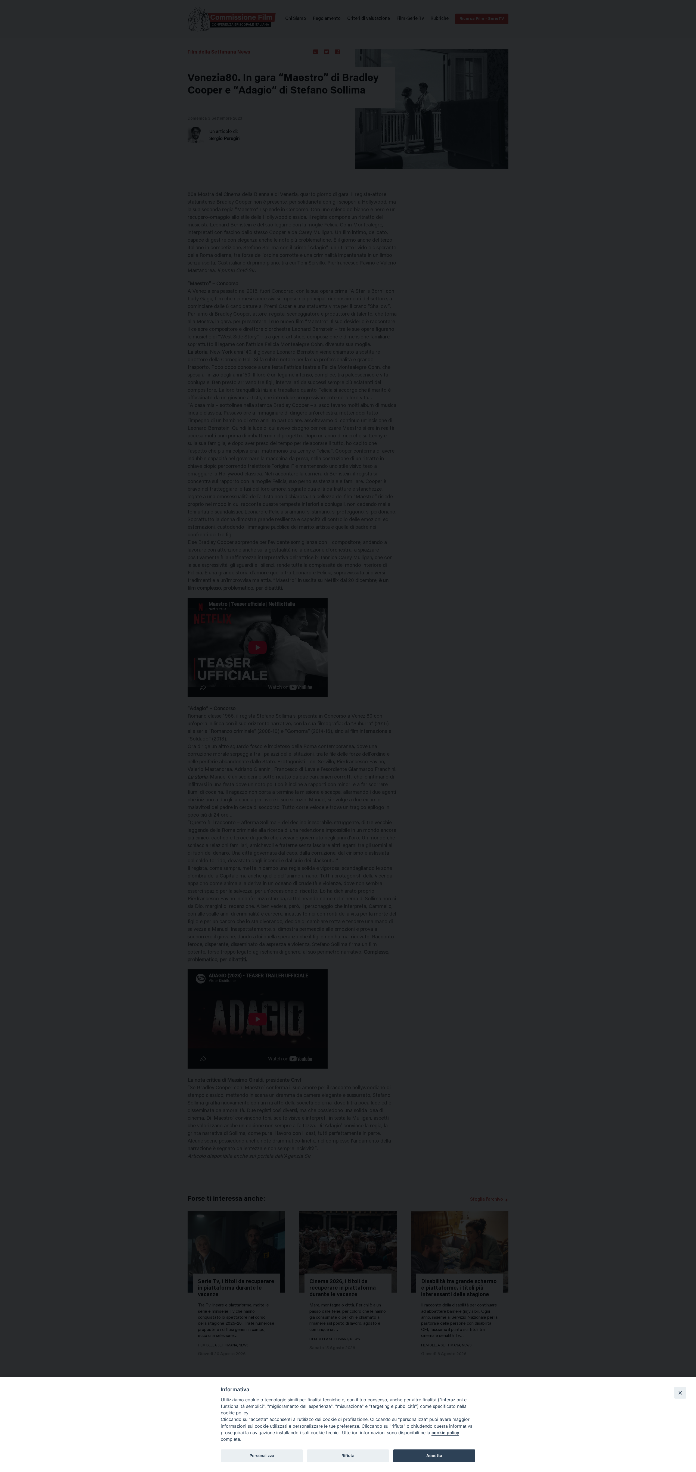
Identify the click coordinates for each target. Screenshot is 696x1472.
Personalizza (262, 1455)
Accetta (434, 1455)
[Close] (680, 1393)
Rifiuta (347, 1455)
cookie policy (445, 1432)
